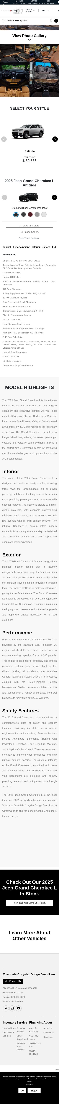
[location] (58, 2)
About (47, 1022)
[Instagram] (12, 1008)
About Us (47, 1028)
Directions (48, 1037)
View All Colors (30, 225)
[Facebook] (6, 1008)
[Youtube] (19, 1008)
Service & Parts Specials (21, 1046)
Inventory (9, 1022)
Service (21, 1022)
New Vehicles (9, 1028)
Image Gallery (31, 232)
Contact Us (14, 981)
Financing (36, 1022)
